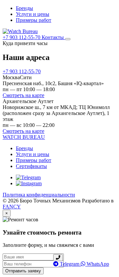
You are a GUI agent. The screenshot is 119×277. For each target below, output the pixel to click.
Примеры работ (33, 20)
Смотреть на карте (23, 95)
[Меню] (67, 39)
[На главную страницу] (20, 31)
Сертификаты (31, 166)
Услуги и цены (32, 14)
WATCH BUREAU (24, 137)
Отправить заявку (23, 270)
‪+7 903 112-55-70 (22, 37)
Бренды (24, 8)
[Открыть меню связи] (58, 257)
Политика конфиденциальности (39, 194)
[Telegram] (28, 177)
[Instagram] (29, 183)
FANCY (12, 206)
